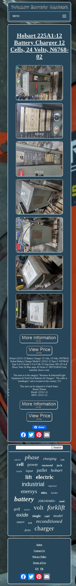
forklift (56, 507)
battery (24, 499)
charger (44, 528)
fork (30, 523)
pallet (42, 470)
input (29, 471)
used (62, 501)
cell (20, 464)
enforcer (17, 460)
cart (47, 516)
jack (59, 465)
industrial (33, 484)
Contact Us (39, 550)
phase (32, 457)
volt (38, 507)
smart (20, 522)
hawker (54, 493)
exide (22, 515)
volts (62, 459)
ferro (28, 530)
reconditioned (49, 521)
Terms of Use (39, 563)
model (58, 516)
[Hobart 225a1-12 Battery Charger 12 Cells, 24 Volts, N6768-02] (39, 83)
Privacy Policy (39, 556)
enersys (29, 491)
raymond (47, 465)
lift (28, 477)
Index (39, 544)
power (32, 464)
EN (37, 569)
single (36, 516)
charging (50, 459)
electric (45, 477)
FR (41, 569)
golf (17, 509)
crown (27, 509)
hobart (56, 470)
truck (19, 471)
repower (52, 485)
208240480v (46, 501)
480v (44, 492)
